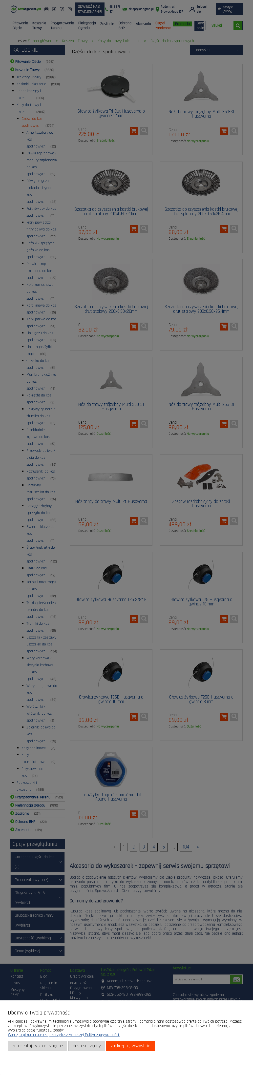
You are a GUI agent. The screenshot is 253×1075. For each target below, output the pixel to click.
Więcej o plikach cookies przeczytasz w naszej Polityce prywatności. (64, 1034)
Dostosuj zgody (87, 1046)
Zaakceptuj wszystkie (130, 1046)
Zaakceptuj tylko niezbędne (37, 1046)
